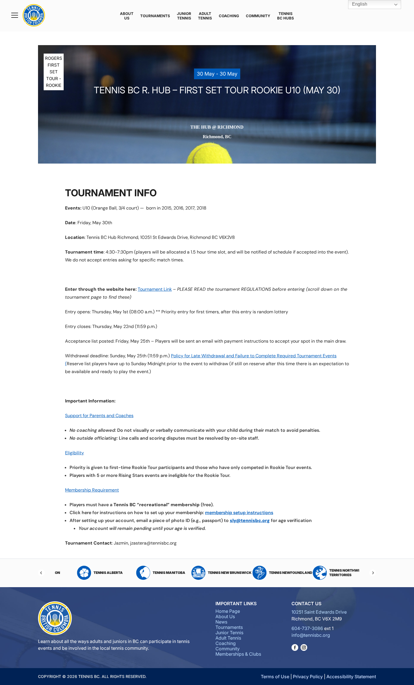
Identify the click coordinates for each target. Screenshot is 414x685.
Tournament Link (155, 289)
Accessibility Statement (351, 676)
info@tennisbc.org (310, 635)
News (221, 622)
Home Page (227, 611)
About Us (126, 15)
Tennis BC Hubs (285, 15)
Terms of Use (275, 676)
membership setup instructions (239, 513)
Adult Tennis (205, 15)
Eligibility (74, 453)
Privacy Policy (308, 676)
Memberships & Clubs (238, 654)
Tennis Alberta (93, 573)
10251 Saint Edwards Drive (319, 612)
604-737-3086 (307, 628)
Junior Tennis (184, 15)
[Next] (372, 572)
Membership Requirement (92, 490)
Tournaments (155, 16)
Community (258, 16)
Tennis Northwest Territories (332, 572)
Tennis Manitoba (154, 573)
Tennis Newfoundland (276, 573)
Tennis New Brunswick (215, 573)
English (359, 4)
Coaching (229, 16)
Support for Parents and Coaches (99, 416)
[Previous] (41, 572)
